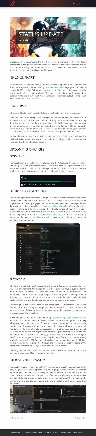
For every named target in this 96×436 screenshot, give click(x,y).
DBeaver (53, 131)
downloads (59, 87)
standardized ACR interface (53, 214)
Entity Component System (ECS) (68, 317)
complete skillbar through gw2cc (58, 206)
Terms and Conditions (33, 432)
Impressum (15, 432)
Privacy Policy (51, 432)
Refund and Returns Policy (71, 432)
